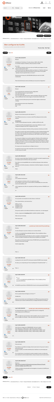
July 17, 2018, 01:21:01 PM (20, 274)
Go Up (5, 377)
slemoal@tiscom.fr (35, 38)
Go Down (5, 52)
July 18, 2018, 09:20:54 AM (20, 360)
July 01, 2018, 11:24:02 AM (20, 86)
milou (9, 93)
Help (40, 397)
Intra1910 (9, 64)
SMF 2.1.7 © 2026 (6, 397)
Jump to (28, 387)
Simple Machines (13, 397)
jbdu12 (9, 181)
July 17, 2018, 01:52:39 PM (20, 308)
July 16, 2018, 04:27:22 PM (20, 196)
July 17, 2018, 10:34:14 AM (20, 257)
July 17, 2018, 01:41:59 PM (20, 291)
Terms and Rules (44, 397)
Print (49, 52)
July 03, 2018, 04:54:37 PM (20, 112)
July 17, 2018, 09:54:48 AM (20, 225)
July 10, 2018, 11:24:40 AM (20, 174)
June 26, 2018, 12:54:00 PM (20, 57)
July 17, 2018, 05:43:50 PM (20, 325)
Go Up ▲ (49, 397)
